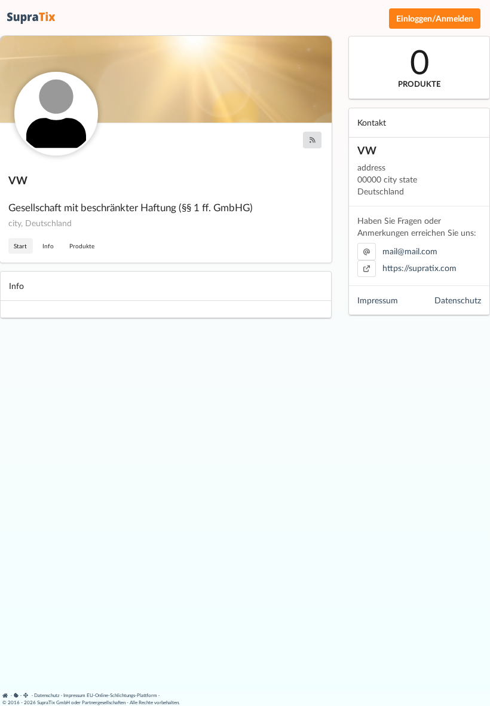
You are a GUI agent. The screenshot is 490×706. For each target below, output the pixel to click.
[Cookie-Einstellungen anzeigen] (16, 695)
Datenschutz (457, 300)
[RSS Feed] (312, 140)
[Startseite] (6, 695)
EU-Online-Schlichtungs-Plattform (122, 695)
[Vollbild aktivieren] (26, 695)
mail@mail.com (409, 251)
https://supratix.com (419, 268)
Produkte (81, 245)
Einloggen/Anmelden (434, 18)
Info (48, 245)
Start (20, 245)
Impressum (377, 300)
